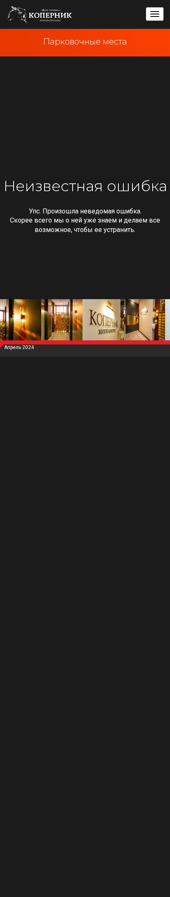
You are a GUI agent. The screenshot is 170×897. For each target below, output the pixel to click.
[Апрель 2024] (20, 321)
